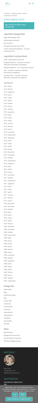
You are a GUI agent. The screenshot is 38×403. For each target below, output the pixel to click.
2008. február (8, 272)
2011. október (8, 178)
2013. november (9, 132)
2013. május (8, 143)
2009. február (8, 249)
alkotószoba (8, 289)
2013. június (8, 140)
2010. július (7, 212)
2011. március (8, 195)
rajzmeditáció (8, 312)
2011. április (8, 192)
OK (15, 394)
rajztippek (7, 318)
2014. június (8, 115)
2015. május (8, 98)
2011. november (9, 175)
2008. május (8, 266)
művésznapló (8, 306)
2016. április (8, 86)
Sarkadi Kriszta (8, 75)
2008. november (9, 255)
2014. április (8, 120)
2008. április (8, 269)
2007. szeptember (10, 281)
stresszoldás (8, 321)
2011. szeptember (10, 181)
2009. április (8, 246)
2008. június (8, 264)
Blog (5, 292)
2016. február (8, 89)
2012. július (7, 166)
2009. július (7, 238)
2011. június (8, 186)
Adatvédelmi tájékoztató (19, 399)
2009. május (8, 243)
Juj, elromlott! (8, 43)
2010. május (8, 218)
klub (5, 298)
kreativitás (7, 304)
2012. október (8, 158)
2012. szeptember (10, 161)
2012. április (8, 169)
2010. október (8, 209)
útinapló (6, 324)
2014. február (8, 126)
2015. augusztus (9, 92)
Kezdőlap (7, 13)
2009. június (8, 241)
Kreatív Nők (8, 301)
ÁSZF (5, 384)
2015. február (8, 103)
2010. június (8, 215)
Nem (22, 394)
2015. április (8, 100)
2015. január (8, 106)
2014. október (8, 109)
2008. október (8, 258)
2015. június (8, 95)
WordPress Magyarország (12, 341)
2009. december (9, 226)
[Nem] (36, 394)
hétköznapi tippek (10, 295)
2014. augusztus (9, 112)
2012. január (8, 172)
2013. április (8, 146)
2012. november (9, 155)
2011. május (8, 189)
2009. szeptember (10, 235)
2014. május (8, 118)
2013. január (8, 149)
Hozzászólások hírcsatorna (12, 338)
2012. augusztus (9, 163)
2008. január (8, 275)
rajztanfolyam (8, 315)
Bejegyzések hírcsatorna (12, 335)
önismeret (7, 309)
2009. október (8, 232)
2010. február (8, 223)
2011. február (8, 198)
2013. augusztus (9, 138)
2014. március (8, 123)
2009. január (8, 252)
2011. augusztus (9, 183)
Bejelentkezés (8, 332)
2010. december (9, 203)
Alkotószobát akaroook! (11, 40)
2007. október (8, 278)
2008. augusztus (9, 261)
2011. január (8, 201)
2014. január (8, 129)
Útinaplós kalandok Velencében (14, 46)
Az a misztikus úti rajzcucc (25, 67)
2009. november (9, 229)
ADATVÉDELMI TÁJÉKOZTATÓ (13, 382)
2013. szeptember (10, 135)
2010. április (8, 221)
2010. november (9, 206)
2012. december (9, 152)
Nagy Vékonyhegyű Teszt (12, 37)
